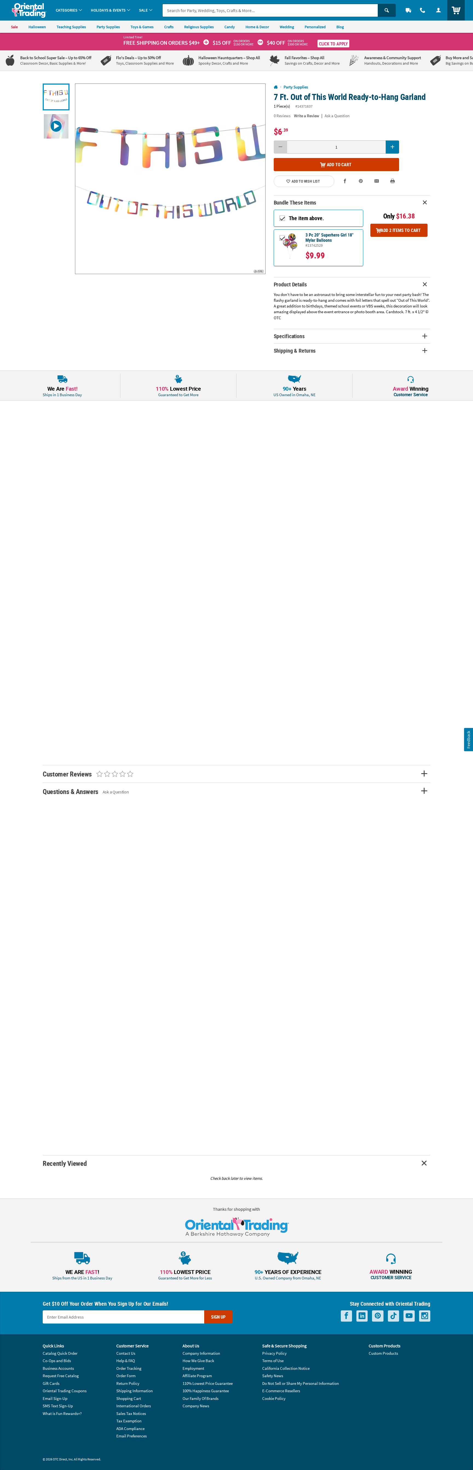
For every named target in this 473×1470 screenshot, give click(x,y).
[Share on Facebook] (345, 181)
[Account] (438, 10)
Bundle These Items (295, 202)
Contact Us (125, 1353)
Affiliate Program (197, 1375)
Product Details (290, 284)
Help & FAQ (125, 1360)
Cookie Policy (273, 1398)
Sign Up (218, 1317)
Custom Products (383, 1353)
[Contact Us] (423, 10)
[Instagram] (424, 1316)
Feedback (468, 739)
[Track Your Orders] (408, 10)
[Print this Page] (392, 181)
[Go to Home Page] (276, 87)
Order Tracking (129, 1368)
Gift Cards (51, 1383)
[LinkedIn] (362, 1316)
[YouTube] (409, 1316)
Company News (196, 1405)
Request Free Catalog (61, 1375)
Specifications (289, 336)
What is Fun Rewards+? (62, 1413)
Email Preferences (131, 1436)
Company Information (201, 1353)
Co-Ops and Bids (57, 1360)
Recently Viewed (64, 1163)
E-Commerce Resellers (281, 1390)
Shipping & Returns (295, 350)
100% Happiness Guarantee (206, 1390)
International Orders (133, 1405)
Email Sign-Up (55, 1398)
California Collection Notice (286, 1368)
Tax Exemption (129, 1420)
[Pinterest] (377, 1316)
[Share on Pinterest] (360, 181)
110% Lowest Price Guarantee (208, 1383)
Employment (193, 1368)
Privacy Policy (274, 1353)
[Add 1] (392, 147)
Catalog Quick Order (60, 1353)
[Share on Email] (376, 181)
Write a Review (306, 115)
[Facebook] (346, 1316)
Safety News (272, 1375)
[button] (170, 179)
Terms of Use (273, 1360)
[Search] (387, 10)
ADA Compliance (130, 1428)
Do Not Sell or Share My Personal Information (300, 1383)
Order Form (125, 1375)
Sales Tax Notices (131, 1413)
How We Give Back (198, 1360)
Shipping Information (134, 1390)
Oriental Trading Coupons (64, 1390)
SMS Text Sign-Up (58, 1405)
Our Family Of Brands (200, 1398)
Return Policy (127, 1383)
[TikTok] (393, 1316)
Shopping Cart (128, 1398)
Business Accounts (58, 1368)
